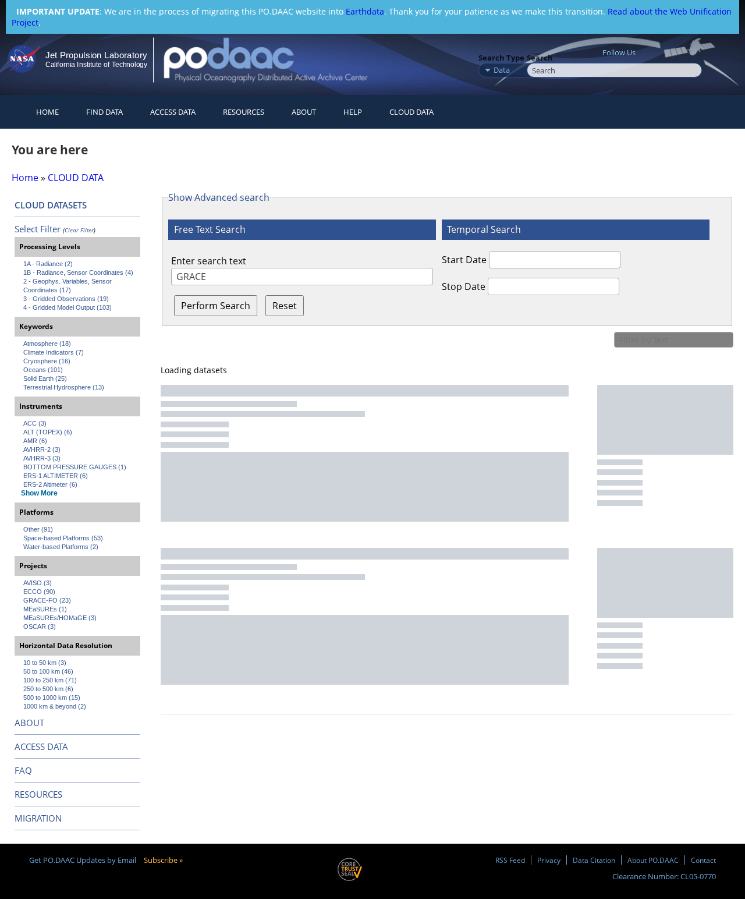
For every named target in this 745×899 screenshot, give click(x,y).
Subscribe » (163, 860)
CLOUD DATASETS (51, 205)
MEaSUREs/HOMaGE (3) (60, 617)
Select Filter (38, 229)
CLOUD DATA (411, 112)
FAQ (23, 770)
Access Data (173, 112)
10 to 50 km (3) (44, 662)
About (304, 112)
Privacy (548, 860)
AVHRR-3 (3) (42, 458)
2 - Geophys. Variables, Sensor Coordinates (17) (68, 285)
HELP (352, 112)
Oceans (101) (43, 369)
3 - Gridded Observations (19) (66, 298)
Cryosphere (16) (46, 361)
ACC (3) (35, 423)
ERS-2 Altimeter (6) (50, 484)
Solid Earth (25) (45, 378)
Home (47, 112)
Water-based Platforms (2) (60, 546)
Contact (703, 860)
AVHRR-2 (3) (42, 449)
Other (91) (38, 529)
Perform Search (215, 305)
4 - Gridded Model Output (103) (67, 307)
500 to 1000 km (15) (51, 697)
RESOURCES (243, 112)
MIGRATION (38, 818)
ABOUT (29, 722)
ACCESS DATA (41, 746)
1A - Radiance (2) (48, 263)
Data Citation (594, 860)
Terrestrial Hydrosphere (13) (63, 387)
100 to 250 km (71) (50, 680)
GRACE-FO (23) (47, 600)
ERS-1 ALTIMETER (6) (55, 475)
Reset (284, 305)
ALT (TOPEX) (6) (47, 432)
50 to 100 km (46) (48, 671)
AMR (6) (35, 440)
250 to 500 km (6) (48, 688)
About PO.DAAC (653, 860)
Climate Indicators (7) (53, 352)
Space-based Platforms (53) (63, 538)
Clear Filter (79, 230)
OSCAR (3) (39, 626)
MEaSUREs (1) (45, 609)
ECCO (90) (39, 591)
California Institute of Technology (96, 65)
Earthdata (365, 11)
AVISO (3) (37, 582)
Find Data (104, 112)
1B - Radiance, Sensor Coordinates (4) (78, 272)
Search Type (501, 57)
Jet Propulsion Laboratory (96, 55)
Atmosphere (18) (47, 343)
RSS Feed (510, 860)
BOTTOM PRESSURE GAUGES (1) (74, 466)
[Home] (276, 59)
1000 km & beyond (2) (54, 706)
